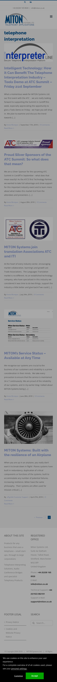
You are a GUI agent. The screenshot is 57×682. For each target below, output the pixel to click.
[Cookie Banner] (28, 668)
